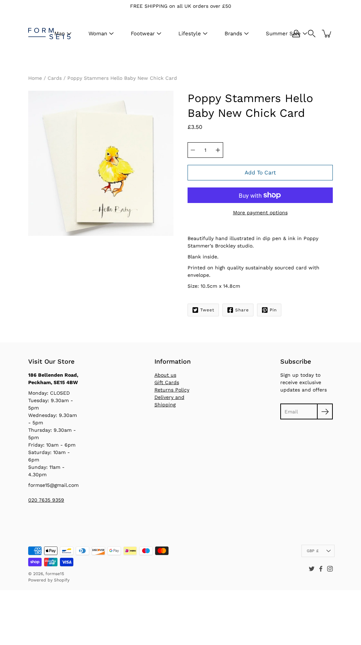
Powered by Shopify (48, 580)
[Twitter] (311, 569)
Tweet (207, 309)
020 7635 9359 (46, 500)
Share (242, 309)
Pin (273, 309)
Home (35, 78)
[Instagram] (330, 569)
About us (165, 375)
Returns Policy (171, 390)
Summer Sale (283, 33)
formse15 (54, 573)
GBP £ (313, 551)
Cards (55, 78)
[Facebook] (321, 569)
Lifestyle (189, 33)
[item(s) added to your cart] (327, 33)
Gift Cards (166, 382)
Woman (97, 33)
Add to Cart (260, 172)
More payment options (260, 212)
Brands (233, 33)
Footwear (143, 33)
